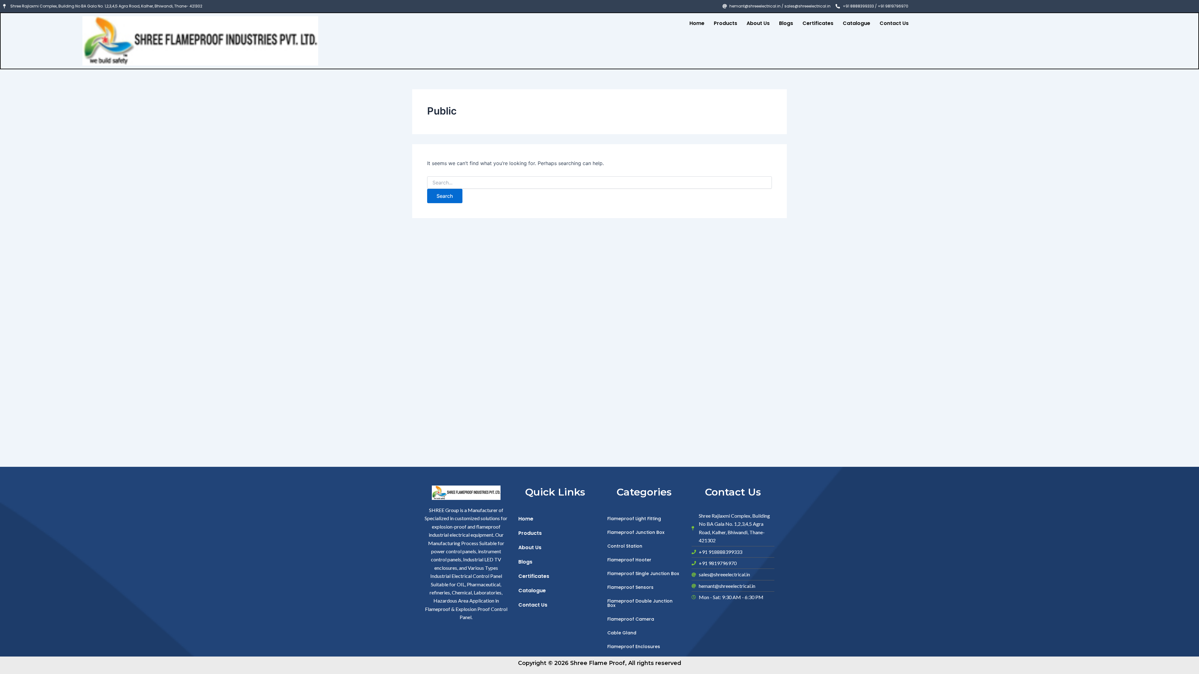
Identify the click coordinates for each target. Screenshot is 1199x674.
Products (725, 23)
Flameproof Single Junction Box (643, 573)
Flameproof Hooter (629, 560)
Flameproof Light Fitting (634, 518)
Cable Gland (621, 633)
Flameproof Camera (630, 619)
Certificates (817, 23)
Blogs (786, 23)
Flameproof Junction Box (635, 532)
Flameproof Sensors (630, 587)
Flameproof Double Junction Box (640, 603)
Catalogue (856, 23)
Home (696, 23)
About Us (758, 23)
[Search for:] (599, 182)
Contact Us (894, 23)
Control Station (624, 546)
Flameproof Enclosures (633, 646)
